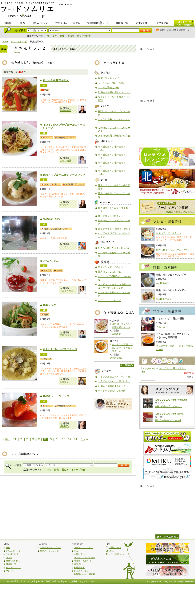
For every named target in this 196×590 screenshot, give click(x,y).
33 (69, 439)
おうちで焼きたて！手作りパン (114, 247)
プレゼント (11, 571)
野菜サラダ (49, 305)
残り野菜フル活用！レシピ (112, 216)
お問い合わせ (80, 554)
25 (20, 439)
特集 (8, 547)
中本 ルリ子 (66, 335)
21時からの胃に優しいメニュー (114, 92)
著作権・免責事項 (82, 561)
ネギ (54, 36)
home (5, 41)
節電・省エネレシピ (108, 78)
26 (27, 439)
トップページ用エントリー (172, 368)
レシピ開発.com (116, 554)
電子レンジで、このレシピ (112, 267)
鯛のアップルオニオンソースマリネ (64, 174)
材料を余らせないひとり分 (112, 390)
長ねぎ (70, 36)
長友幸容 (64, 205)
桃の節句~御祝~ (52, 219)
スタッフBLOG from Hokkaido (171, 399)
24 (14, 439)
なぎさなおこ (116, 358)
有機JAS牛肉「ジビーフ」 (168, 406)
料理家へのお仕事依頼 (84, 574)
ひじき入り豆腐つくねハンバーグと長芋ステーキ (122, 348)
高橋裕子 (64, 382)
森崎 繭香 (65, 160)
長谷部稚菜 (115, 334)
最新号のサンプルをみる (181, 212)
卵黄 (62, 36)
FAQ (76, 551)
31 (57, 439)
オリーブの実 (84, 36)
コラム (9, 557)
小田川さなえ (66, 291)
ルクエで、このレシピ (109, 300)
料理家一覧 (11, 564)
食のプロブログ (13, 567)
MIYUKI (63, 246)
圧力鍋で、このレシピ (109, 271)
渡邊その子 (65, 110)
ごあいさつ (162, 327)
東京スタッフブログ (49, 551)
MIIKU (111, 551)
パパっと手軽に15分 (108, 87)
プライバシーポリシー (84, 557)
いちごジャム (51, 260)
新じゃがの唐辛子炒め (56, 80)
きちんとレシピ (19, 41)
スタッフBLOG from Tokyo (169, 413)
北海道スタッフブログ (50, 547)
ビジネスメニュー (82, 571)
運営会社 (78, 564)
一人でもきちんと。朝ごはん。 (114, 381)
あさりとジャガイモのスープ (60, 349)
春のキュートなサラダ (56, 396)
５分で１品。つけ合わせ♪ (111, 83)
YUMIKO (64, 426)
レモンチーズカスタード (168, 233)
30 (51, 439)
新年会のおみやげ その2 (168, 420)
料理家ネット (115, 547)
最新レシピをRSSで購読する (175, 29)
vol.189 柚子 (162, 283)
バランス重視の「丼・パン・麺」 (115, 376)
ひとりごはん (12, 554)
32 (63, 439)
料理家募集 (79, 567)
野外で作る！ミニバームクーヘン (173, 249)
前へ (7, 439)
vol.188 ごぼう (163, 299)
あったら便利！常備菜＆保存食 (114, 135)
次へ (83, 439)
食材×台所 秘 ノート (15, 561)
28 (39, 439)
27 (33, 439)
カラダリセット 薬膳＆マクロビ (114, 228)
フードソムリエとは (83, 547)
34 (75, 439)
